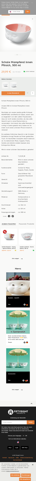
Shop (10, 447)
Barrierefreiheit (17, 460)
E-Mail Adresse (7, 422)
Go (28, 11)
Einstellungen (26, 475)
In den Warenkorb (13, 93)
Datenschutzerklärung (26, 457)
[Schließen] (33, 465)
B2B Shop (25, 447)
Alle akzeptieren (25, 479)
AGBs (17, 457)
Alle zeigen (15, 258)
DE (23, 435)
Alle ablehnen (15, 475)
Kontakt (4, 457)
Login (16, 447)
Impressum (11, 457)
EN (26, 435)
